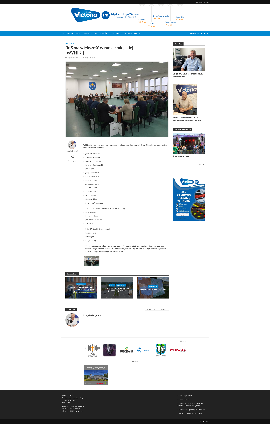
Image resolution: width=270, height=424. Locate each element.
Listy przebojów (101, 33)
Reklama (128, 33)
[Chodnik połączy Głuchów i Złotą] (153, 288)
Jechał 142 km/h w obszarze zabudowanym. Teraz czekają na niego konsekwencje (81, 289)
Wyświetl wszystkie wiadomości (157, 309)
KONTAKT (138, 33)
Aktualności (68, 33)
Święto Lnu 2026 (181, 156)
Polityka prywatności (185, 395)
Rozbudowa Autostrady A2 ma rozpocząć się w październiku (117, 289)
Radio (78, 33)
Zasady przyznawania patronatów (190, 413)
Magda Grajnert (90, 57)
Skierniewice (70, 43)
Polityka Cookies (183, 399)
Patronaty (116, 33)
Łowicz (111, 285)
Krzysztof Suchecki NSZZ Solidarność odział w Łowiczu (187, 119)
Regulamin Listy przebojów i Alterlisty (191, 409)
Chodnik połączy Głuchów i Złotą (153, 289)
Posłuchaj (194, 33)
